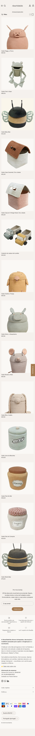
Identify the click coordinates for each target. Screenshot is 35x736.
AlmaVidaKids (8, 722)
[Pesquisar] (5, 6)
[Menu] (2, 6)
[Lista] (33, 14)
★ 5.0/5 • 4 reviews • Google (18, 1)
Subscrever (17, 609)
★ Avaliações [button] (33, 370)
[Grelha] (30, 14)
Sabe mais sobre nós (9, 666)
